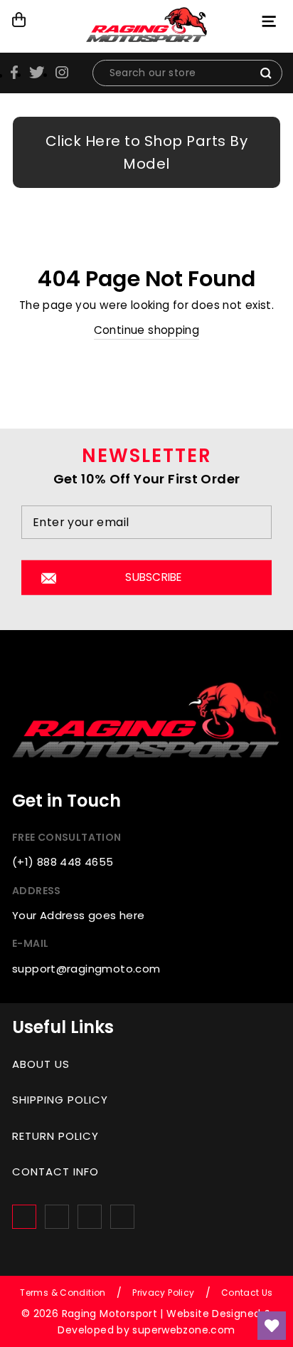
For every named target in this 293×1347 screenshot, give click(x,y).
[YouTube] (122, 1217)
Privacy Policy (163, 1292)
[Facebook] (24, 1217)
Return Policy (55, 1135)
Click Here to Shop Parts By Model (147, 152)
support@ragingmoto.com (86, 968)
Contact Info (55, 1171)
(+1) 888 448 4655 (63, 861)
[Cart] (19, 20)
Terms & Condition (63, 1292)
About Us (41, 1064)
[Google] (90, 1217)
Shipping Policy (60, 1099)
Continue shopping (147, 330)
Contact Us (247, 1292)
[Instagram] (57, 1217)
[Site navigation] (270, 21)
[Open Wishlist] (271, 1325)
